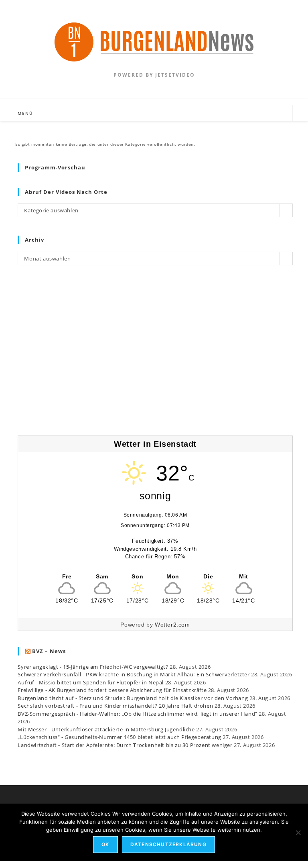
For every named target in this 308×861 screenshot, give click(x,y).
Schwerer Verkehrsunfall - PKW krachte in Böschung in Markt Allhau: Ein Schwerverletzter (133, 674)
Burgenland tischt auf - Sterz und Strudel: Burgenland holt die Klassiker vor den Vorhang (133, 698)
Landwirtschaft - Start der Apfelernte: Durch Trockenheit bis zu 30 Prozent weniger (125, 745)
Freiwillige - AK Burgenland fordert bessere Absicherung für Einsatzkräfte (112, 690)
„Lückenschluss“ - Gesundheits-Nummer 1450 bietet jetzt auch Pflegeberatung (119, 737)
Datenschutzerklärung (168, 844)
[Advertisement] (155, 355)
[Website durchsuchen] (284, 113)
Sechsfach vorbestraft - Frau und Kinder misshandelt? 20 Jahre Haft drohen (115, 705)
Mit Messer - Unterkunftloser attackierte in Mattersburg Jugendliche (106, 729)
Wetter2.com (172, 624)
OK (105, 844)
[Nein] (298, 832)
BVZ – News (49, 651)
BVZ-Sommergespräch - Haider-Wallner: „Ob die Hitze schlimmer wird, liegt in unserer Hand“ (137, 713)
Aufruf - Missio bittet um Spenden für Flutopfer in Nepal (91, 682)
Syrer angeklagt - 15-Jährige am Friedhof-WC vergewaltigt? (93, 666)
